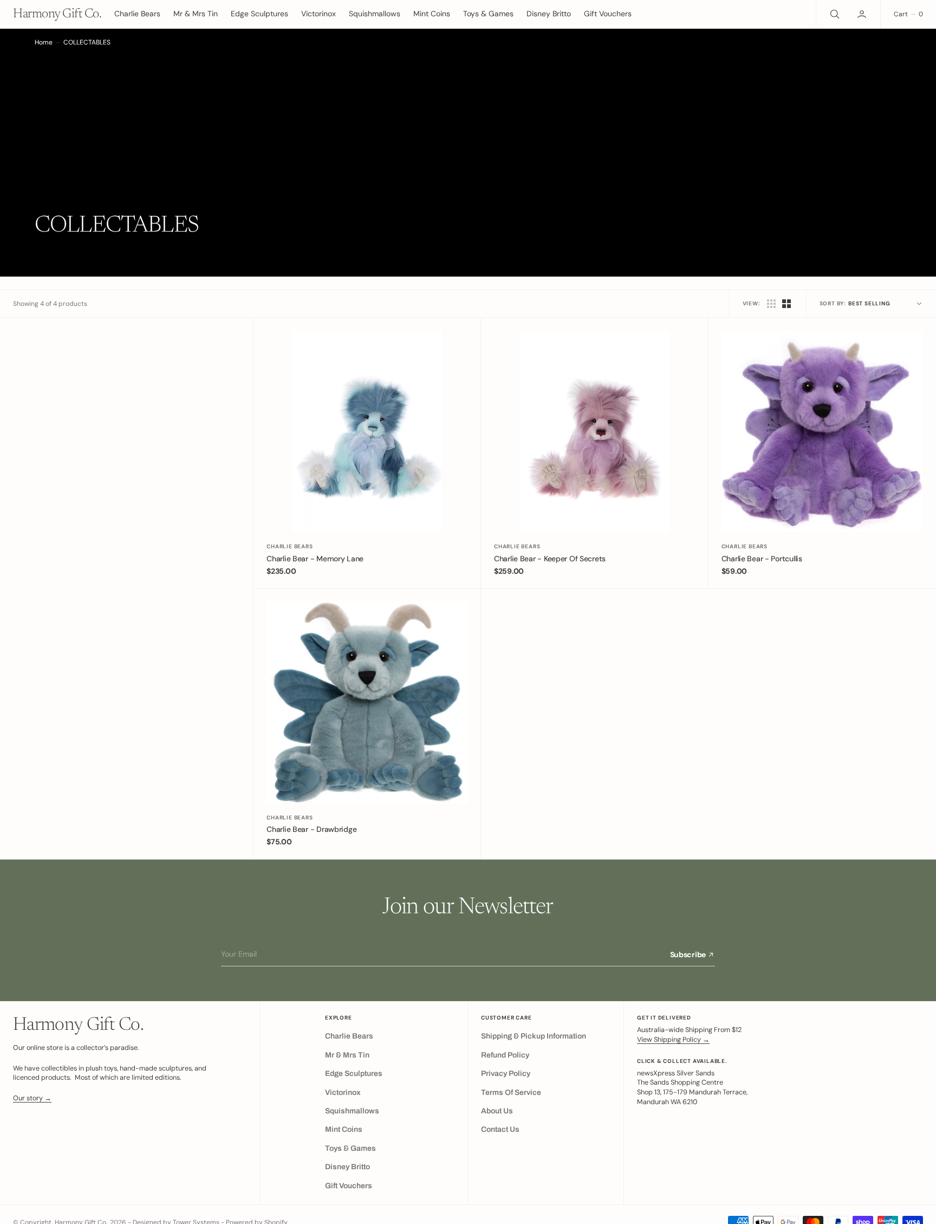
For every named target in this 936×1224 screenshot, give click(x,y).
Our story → (32, 1098)
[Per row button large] (771, 303)
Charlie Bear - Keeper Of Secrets (550, 558)
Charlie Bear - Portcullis (762, 558)
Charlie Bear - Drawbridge (311, 829)
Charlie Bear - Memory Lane (314, 558)
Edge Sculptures (259, 13)
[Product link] (367, 432)
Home (44, 42)
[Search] (833, 14)
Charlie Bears (289, 546)
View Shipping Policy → (673, 1039)
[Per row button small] (786, 303)
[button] (863, 14)
